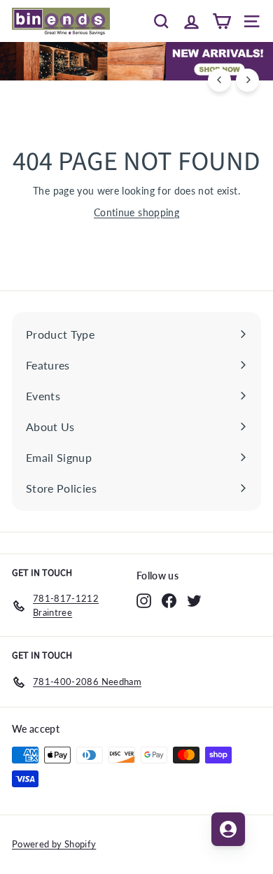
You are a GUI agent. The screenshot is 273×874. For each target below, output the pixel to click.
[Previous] (219, 80)
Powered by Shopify (54, 844)
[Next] (247, 80)
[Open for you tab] (228, 829)
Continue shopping (136, 212)
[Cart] (221, 21)
